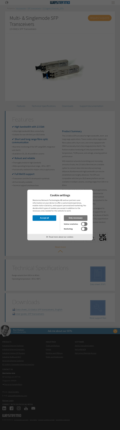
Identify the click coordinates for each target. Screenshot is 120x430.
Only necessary (75, 218)
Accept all (44, 218)
